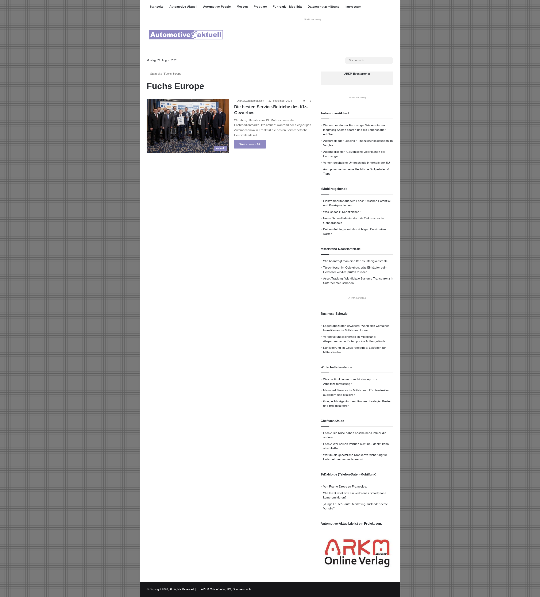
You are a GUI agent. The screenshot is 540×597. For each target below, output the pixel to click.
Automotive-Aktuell (183, 6)
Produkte (260, 6)
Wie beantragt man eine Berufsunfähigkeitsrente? (356, 261)
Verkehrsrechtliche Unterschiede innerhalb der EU (356, 162)
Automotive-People (217, 6)
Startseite (156, 6)
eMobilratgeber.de (334, 188)
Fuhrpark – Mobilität (287, 6)
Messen (242, 6)
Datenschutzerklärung (324, 6)
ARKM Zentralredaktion (250, 100)
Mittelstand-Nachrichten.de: (341, 249)
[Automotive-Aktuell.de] (186, 34)
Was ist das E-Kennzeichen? (342, 211)
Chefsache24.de (332, 421)
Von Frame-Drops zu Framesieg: (345, 486)
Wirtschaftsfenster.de (336, 367)
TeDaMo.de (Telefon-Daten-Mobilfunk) (348, 474)
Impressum (353, 6)
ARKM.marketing (312, 19)
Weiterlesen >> (250, 144)
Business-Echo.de (334, 313)
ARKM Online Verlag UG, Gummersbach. (226, 589)
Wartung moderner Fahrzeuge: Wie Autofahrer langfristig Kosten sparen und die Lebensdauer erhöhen (354, 130)
